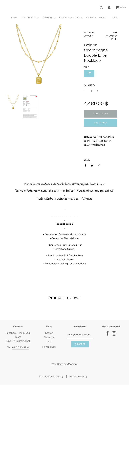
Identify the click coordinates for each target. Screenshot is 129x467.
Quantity (89, 85)
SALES (115, 17)
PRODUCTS (65, 17)
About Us (49, 337)
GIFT (78, 17)
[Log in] (109, 7)
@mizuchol (23, 340)
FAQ (49, 342)
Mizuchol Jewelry (89, 34)
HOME (14, 17)
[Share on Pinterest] (99, 165)
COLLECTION (29, 17)
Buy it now (100, 123)
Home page (49, 346)
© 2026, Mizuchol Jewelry (51, 376)
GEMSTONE (48, 17)
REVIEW (103, 17)
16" (89, 73)
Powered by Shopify (78, 376)
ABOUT (89, 17)
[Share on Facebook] (86, 165)
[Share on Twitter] (92, 165)
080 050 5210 (20, 347)
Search (49, 332)
